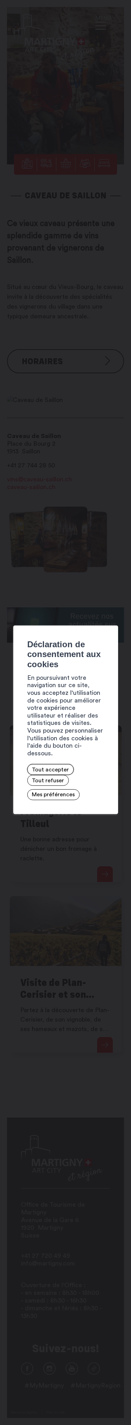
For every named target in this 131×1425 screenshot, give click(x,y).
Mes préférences (53, 794)
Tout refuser (48, 780)
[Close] (111, 617)
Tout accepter (50, 770)
